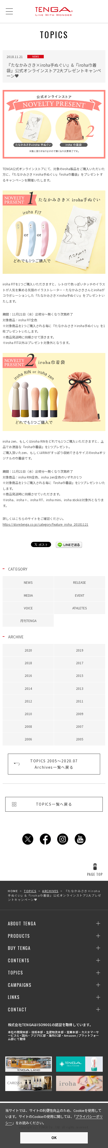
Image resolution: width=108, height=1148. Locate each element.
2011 (79, 701)
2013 (79, 688)
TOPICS (30, 891)
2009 (79, 713)
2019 (79, 650)
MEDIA (28, 595)
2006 (28, 739)
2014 (28, 688)
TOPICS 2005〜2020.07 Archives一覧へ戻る (54, 764)
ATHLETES (79, 608)
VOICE (28, 608)
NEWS (28, 582)
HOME (13, 891)
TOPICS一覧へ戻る (54, 804)
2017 (79, 663)
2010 (28, 713)
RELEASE (79, 582)
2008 (28, 726)
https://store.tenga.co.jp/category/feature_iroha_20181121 (45, 524)
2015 (79, 675)
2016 (28, 675)
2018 (28, 663)
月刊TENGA (28, 620)
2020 (28, 650)
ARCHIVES (50, 891)
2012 (28, 701)
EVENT (79, 595)
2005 (79, 739)
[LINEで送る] (69, 545)
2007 (79, 726)
